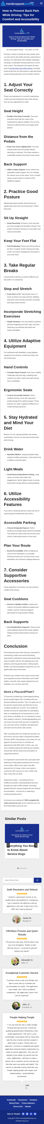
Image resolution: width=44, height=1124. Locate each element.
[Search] (38, 880)
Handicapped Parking (16, 50)
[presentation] (22, 833)
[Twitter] (31, 1114)
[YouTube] (35, 1114)
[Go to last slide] (8, 845)
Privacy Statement (28, 1103)
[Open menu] (41, 3)
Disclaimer (33, 1100)
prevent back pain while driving (21, 68)
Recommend (22, 1100)
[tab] (17, 868)
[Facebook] (23, 1114)
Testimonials (11, 1100)
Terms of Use (18, 1106)
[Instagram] (27, 1114)
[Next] (35, 845)
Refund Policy (14, 1103)
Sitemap (28, 1106)
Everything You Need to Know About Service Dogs (21, 850)
